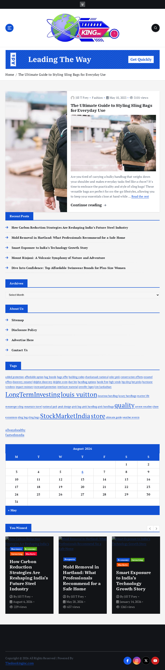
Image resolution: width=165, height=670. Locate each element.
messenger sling (14, 406)
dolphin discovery (42, 381)
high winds (115, 381)
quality (124, 405)
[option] (29, 575)
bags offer (62, 376)
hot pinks (136, 381)
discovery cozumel (22, 381)
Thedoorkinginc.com (19, 663)
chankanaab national (96, 376)
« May (12, 510)
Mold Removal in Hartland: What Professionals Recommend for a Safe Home (68, 238)
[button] (150, 528)
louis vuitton (79, 394)
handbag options (87, 381)
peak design (65, 406)
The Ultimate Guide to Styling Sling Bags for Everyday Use (62, 74)
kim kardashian (103, 386)
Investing (17, 553)
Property (70, 559)
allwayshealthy (15, 430)
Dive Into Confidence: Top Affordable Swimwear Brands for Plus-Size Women (68, 268)
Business (16, 548)
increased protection (45, 386)
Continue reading (87, 204)
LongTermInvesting (32, 394)
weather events (130, 417)
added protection (14, 376)
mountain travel (33, 406)
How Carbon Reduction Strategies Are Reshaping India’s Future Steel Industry (70, 227)
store (98, 416)
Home (9, 74)
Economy (30, 548)
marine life (143, 395)
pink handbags (106, 406)
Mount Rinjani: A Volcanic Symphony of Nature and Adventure (58, 258)
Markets (31, 553)
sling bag (23, 417)
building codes (76, 376)
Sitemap (18, 320)
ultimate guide (114, 417)
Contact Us (20, 350)
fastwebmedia (14, 435)
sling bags (33, 417)
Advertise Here (23, 340)
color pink (114, 376)
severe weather (143, 406)
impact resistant (25, 386)
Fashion (97, 98)
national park (50, 406)
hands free (102, 381)
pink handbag (89, 406)
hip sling (126, 381)
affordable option (34, 376)
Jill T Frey (82, 98)
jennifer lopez (86, 386)
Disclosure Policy (24, 330)
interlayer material (67, 386)
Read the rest (140, 196)
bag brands (50, 376)
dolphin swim (60, 381)
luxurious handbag (108, 395)
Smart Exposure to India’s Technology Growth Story (50, 248)
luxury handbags (127, 395)
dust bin (72, 381)
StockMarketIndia (65, 416)
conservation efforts (132, 376)
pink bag (76, 406)
